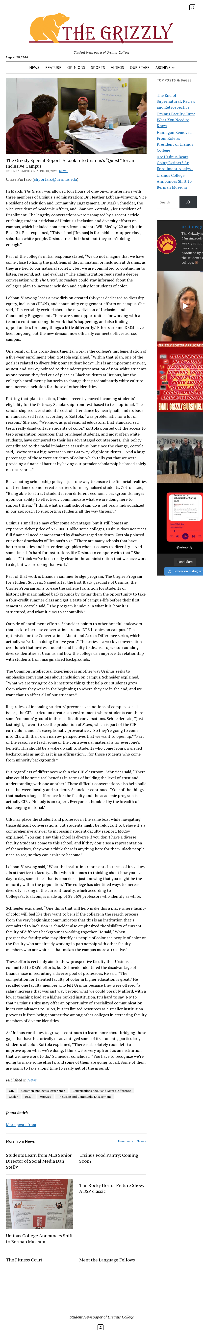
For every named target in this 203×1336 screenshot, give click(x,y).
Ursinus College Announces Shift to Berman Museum (39, 1238)
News (63, 171)
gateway (45, 1096)
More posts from (21, 1124)
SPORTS (98, 67)
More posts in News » (132, 1141)
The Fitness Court (24, 1260)
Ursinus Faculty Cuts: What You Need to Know (176, 119)
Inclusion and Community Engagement (84, 1096)
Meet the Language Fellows (107, 1260)
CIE (11, 1091)
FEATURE (53, 67)
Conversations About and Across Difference (102, 1091)
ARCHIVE (163, 67)
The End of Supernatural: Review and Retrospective (176, 101)
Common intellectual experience (43, 1091)
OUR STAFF (140, 67)
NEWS (34, 67)
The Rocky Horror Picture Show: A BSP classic (111, 1188)
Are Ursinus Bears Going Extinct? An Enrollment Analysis (175, 162)
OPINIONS (76, 67)
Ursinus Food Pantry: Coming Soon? (108, 1158)
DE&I (29, 1096)
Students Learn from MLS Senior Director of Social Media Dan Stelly (39, 1161)
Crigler (13, 1096)
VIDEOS (117, 67)
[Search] (188, 202)
